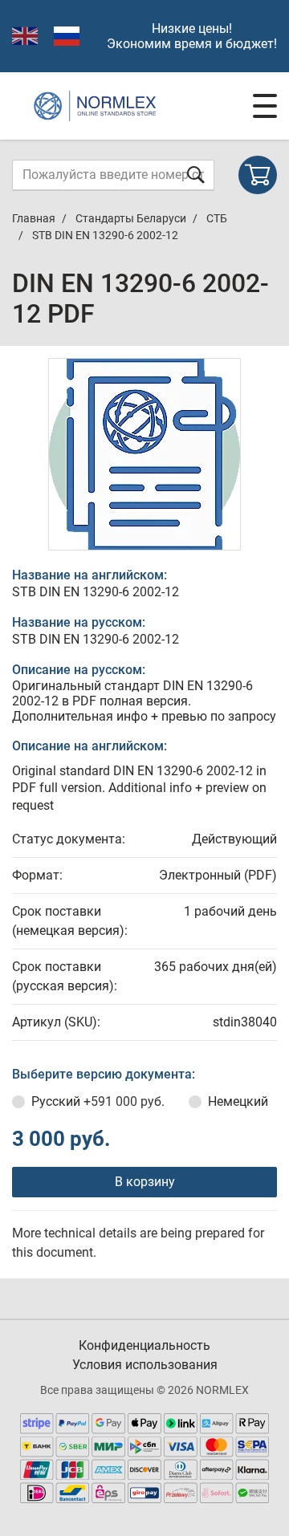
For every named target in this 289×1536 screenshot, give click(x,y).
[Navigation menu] (265, 106)
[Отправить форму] (196, 174)
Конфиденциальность (144, 1345)
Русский (98, 1101)
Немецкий (238, 1101)
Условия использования (145, 1364)
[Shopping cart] (257, 175)
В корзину (145, 1181)
